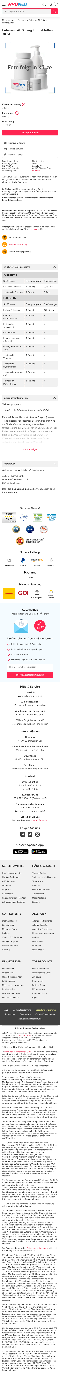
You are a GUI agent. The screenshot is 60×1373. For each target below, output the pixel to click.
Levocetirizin (37, 941)
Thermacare (37, 881)
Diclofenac (7, 885)
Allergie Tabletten (40, 925)
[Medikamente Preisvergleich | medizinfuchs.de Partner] (44, 529)
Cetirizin (35, 937)
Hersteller (9, 463)
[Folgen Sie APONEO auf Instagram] (37, 834)
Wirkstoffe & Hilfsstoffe (17, 267)
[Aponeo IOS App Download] (21, 851)
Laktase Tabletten (10, 945)
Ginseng (6, 949)
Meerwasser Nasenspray (13, 985)
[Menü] (4, 4)
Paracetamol (7, 893)
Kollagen (6, 933)
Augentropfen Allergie (42, 929)
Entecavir (36, 170)
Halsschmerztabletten (12, 976)
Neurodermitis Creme (41, 972)
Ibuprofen (6, 889)
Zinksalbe (36, 976)
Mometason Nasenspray (43, 933)
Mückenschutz (38, 989)
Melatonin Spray (9, 929)
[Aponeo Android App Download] (39, 851)
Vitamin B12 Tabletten (12, 937)
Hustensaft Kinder (10, 997)
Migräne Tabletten (10, 877)
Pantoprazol (37, 981)
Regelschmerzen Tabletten (14, 897)
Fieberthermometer (41, 968)
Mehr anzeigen (30, 449)
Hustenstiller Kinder (11, 993)
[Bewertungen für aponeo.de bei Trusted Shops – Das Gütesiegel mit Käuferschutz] (9, 517)
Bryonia (35, 997)
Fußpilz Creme (38, 985)
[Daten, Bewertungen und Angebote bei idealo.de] (30, 529)
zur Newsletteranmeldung (30, 674)
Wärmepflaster (39, 873)
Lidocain (36, 902)
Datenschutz (25, 1014)
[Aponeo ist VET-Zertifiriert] (51, 517)
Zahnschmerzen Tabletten (13, 902)
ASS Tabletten (8, 881)
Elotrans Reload (9, 920)
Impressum (10, 1014)
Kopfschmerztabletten (12, 873)
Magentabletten (39, 897)
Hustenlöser (7, 972)
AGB (6, 1009)
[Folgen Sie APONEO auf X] (30, 834)
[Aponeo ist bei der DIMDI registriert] (38, 517)
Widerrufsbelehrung (22, 1009)
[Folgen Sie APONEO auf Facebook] (22, 834)
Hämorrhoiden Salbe (41, 889)
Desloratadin (38, 949)
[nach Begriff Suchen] (54, 11)
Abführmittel (38, 893)
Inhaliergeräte (8, 989)
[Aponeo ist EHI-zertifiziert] (24, 517)
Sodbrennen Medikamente (44, 877)
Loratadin (36, 945)
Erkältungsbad (8, 981)
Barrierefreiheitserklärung (30, 1018)
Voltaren (36, 885)
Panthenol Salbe (39, 993)
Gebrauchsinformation (16, 398)
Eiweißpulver (8, 925)
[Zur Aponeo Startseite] (17, 4)
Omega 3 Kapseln (10, 941)
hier (35, 229)
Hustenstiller (8, 968)
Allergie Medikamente (42, 920)
